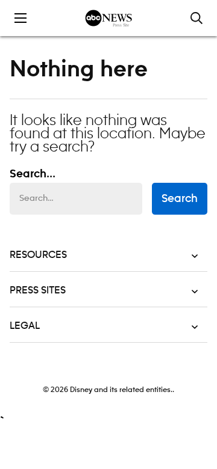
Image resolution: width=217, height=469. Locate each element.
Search (180, 199)
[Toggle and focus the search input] (196, 18)
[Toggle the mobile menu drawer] (20, 18)
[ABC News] (109, 18)
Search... (32, 174)
